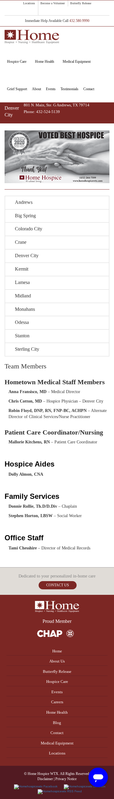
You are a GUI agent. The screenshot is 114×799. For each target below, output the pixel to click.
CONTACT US (57, 585)
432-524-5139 (48, 111)
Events (51, 89)
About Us (57, 661)
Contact (88, 89)
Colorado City (28, 228)
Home (57, 651)
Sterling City (27, 349)
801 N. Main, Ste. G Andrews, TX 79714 (56, 105)
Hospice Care (16, 61)
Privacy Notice (66, 779)
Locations (29, 3)
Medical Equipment (77, 61)
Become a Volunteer (52, 3)
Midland (23, 295)
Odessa (22, 322)
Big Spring (25, 215)
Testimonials (69, 89)
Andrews (24, 202)
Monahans (25, 309)
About (36, 89)
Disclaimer (45, 779)
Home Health (44, 61)
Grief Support (17, 89)
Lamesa (22, 282)
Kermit (21, 269)
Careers (57, 702)
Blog (57, 722)
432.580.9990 (79, 21)
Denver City (27, 255)
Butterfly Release (80, 3)
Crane (20, 242)
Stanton (22, 335)
